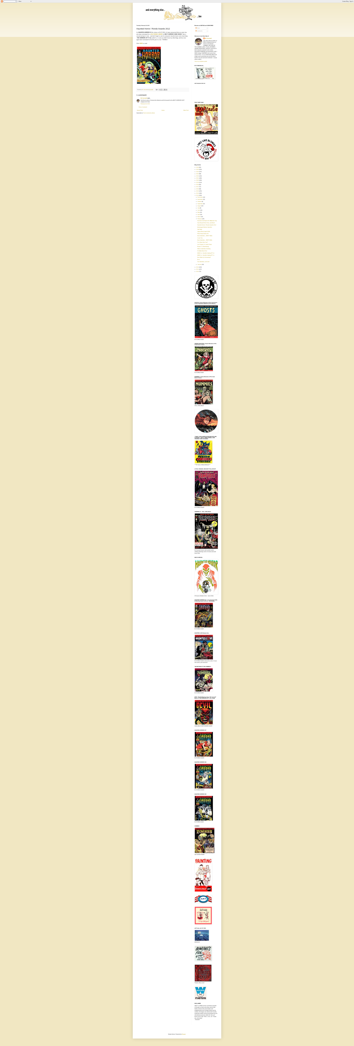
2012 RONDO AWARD (157, 34)
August (199, 206)
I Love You (200, 238)
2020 (197, 180)
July (198, 208)
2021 (197, 178)
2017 (197, 186)
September (200, 203)
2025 (197, 169)
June (198, 210)
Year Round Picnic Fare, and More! (206, 222)
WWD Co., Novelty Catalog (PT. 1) (205, 255)
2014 (197, 193)
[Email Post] (156, 89)
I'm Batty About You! (202, 251)
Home (163, 110)
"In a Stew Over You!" (202, 242)
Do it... (198, 259)
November (200, 199)
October (199, 201)
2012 (197, 267)
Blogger (184, 1034)
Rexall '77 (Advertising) (203, 246)
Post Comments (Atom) (149, 113)
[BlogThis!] (161, 90)
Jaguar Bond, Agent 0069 (203, 231)
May (198, 212)
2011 (197, 269)
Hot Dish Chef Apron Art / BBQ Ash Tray (207, 220)
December (200, 197)
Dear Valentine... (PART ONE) (204, 240)
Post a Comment (143, 107)
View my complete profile (201, 61)
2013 (197, 195)
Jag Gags (199, 229)
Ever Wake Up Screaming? (204, 257)
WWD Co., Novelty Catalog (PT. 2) (205, 253)
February (199, 218)
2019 (197, 182)
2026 (197, 167)
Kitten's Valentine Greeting (203, 248)
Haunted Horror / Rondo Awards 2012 (206, 225)
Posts (198, 28)
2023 (197, 173)
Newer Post (140, 110)
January (199, 264)
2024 (197, 171)
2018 (197, 184)
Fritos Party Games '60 (203, 233)
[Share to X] (163, 90)
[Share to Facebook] (165, 90)
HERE (141, 43)
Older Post (186, 110)
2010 (197, 271)
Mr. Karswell (144, 98)
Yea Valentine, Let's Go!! (203, 261)
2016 (197, 189)
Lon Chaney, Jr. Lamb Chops (204, 244)
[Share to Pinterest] (166, 90)
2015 (197, 191)
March (199, 216)
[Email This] (159, 90)
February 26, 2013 (145, 104)
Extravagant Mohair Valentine (204, 227)
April (198, 214)
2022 (197, 176)
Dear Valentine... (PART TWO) (204, 235)
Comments (199, 31)
